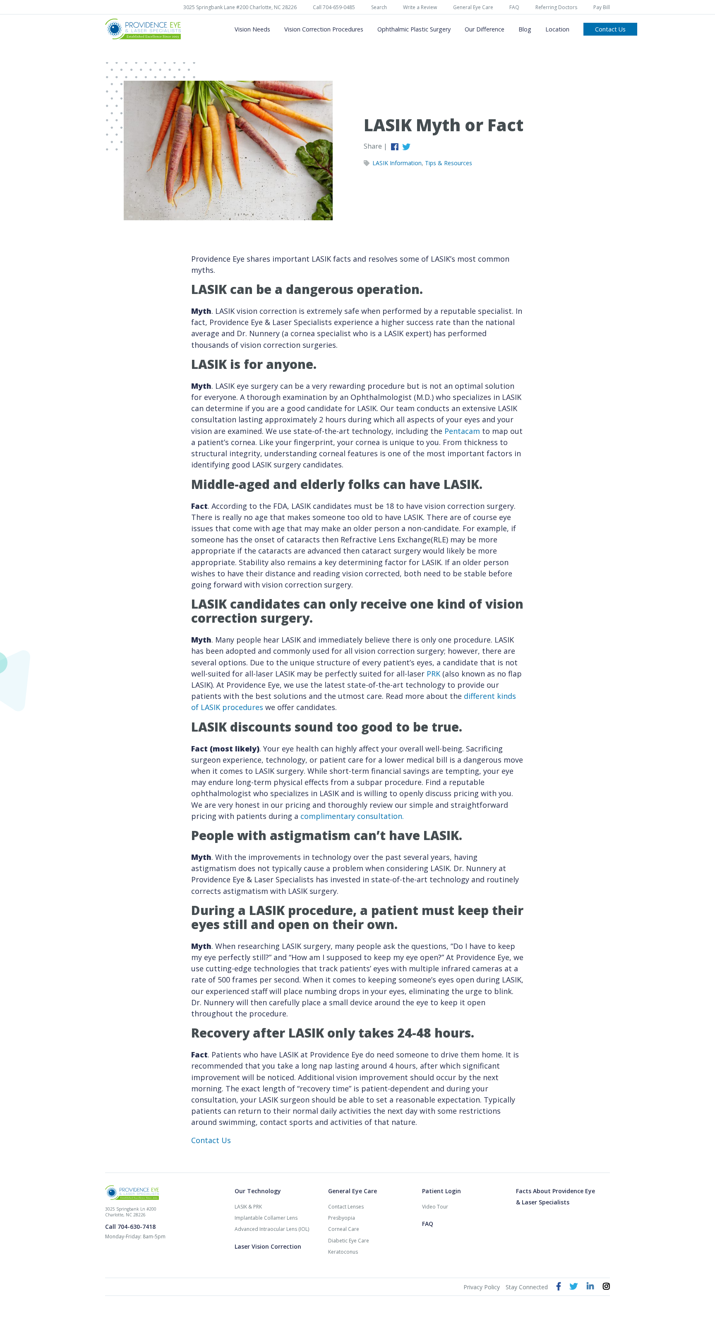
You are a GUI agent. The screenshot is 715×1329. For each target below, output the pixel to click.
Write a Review (420, 7)
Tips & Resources (448, 163)
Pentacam (462, 431)
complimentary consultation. (352, 816)
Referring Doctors (556, 7)
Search (379, 7)
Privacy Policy (481, 1287)
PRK (434, 674)
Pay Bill (601, 7)
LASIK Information (397, 163)
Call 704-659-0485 (334, 7)
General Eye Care (473, 7)
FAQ (514, 7)
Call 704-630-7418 (130, 1226)
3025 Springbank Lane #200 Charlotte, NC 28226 (240, 7)
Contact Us (211, 1140)
